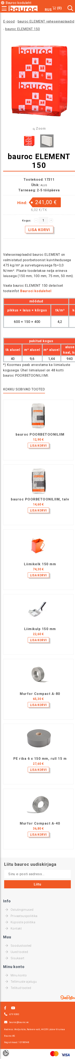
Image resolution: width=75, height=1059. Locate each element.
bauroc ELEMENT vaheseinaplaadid (46, 21)
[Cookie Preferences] (6, 1053)
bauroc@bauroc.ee (19, 1022)
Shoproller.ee (67, 997)
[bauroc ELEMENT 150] (29, 140)
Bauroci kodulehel (35, 291)
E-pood (9, 21)
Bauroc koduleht (18, 3)
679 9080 (14, 1014)
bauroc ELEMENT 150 (22, 29)
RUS (48, 10)
